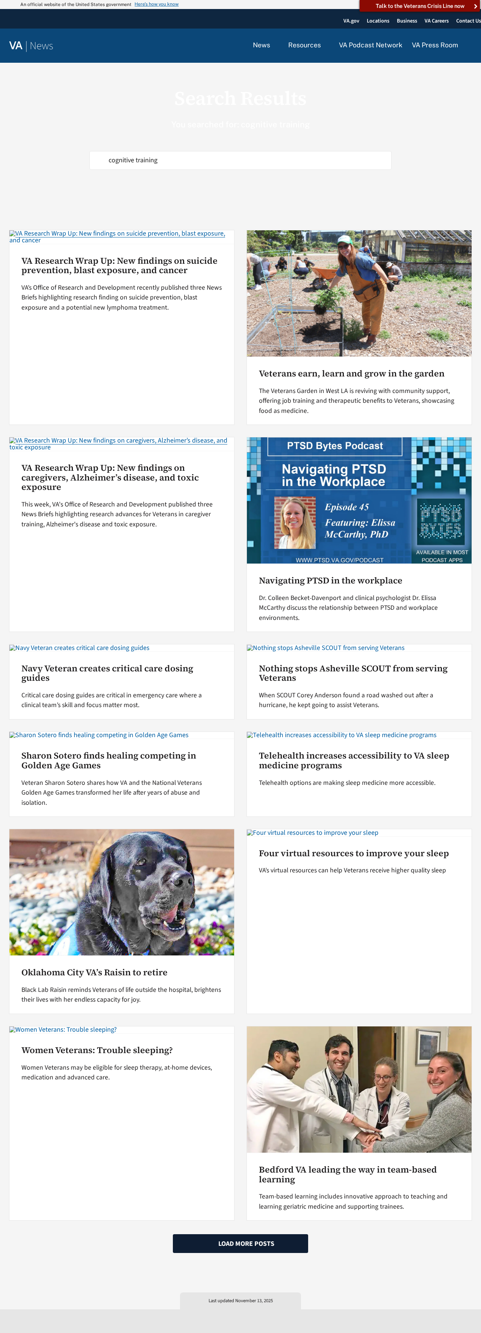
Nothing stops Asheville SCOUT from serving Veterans (353, 673)
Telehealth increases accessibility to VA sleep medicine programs (354, 760)
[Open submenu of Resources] (325, 45)
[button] (469, 46)
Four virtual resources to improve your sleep (354, 853)
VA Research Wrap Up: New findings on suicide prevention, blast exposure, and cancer (119, 266)
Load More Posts (246, 1243)
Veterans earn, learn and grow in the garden (352, 373)
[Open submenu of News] (274, 45)
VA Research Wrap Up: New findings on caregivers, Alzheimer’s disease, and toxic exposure (110, 477)
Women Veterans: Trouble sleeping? (97, 1050)
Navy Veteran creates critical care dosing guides (107, 673)
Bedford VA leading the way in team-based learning (348, 1174)
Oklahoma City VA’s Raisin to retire (94, 972)
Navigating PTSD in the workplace (330, 580)
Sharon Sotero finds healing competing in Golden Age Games (108, 760)
